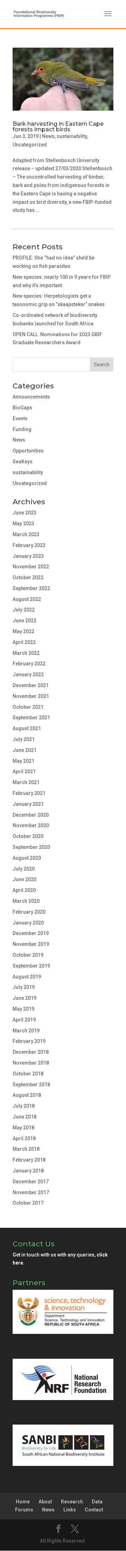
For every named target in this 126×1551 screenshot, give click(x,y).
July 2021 (24, 739)
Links (69, 1509)
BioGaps (22, 407)
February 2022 (29, 663)
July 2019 (24, 987)
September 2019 (31, 966)
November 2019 (31, 944)
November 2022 (31, 566)
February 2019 (29, 1041)
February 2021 (29, 793)
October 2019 (28, 955)
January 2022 (28, 674)
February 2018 (29, 1160)
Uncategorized (30, 144)
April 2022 (24, 642)
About (45, 1501)
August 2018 (27, 1095)
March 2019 (26, 1030)
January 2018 (28, 1170)
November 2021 (31, 696)
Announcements (31, 397)
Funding (22, 429)
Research (72, 1501)
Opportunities (28, 450)
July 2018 (24, 1106)
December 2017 (31, 1181)
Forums (24, 1509)
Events (20, 418)
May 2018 (23, 1127)
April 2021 (24, 771)
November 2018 (31, 1063)
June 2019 (24, 998)
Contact (94, 1509)
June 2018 (24, 1117)
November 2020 (31, 825)
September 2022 (31, 588)
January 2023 (28, 556)
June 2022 (24, 620)
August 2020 (27, 858)
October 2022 (28, 577)
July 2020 (24, 869)
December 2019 (31, 933)
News (48, 136)
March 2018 (26, 1149)
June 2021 (24, 750)
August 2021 (27, 728)
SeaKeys (23, 461)
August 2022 (27, 599)
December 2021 (31, 685)
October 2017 (28, 1203)
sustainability (72, 136)
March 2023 (26, 534)
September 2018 (31, 1084)
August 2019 (27, 976)
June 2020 (24, 879)
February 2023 (29, 545)
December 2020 (31, 815)
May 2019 (23, 1009)
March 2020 (26, 901)
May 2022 (23, 631)
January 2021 (28, 804)
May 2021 (23, 761)
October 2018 (28, 1073)
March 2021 (26, 782)
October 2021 (28, 707)
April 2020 (24, 890)
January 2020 (28, 923)
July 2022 (24, 609)
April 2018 (24, 1138)
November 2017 (31, 1192)
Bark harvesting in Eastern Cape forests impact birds (58, 126)
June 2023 (24, 512)
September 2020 (31, 847)
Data (97, 1501)
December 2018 (31, 1052)
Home (23, 1501)
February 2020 (29, 912)
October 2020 (28, 836)
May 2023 (23, 523)
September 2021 (31, 717)
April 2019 (24, 1020)
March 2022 (26, 653)
